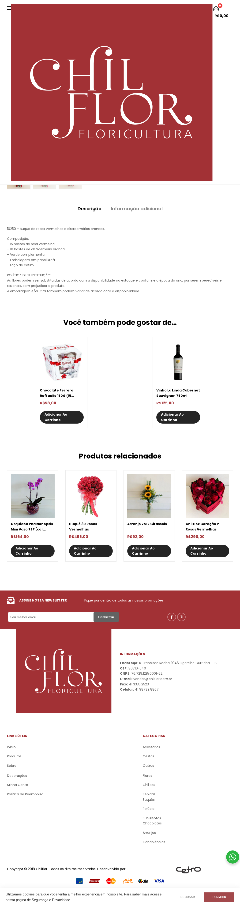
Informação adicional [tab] (137, 208)
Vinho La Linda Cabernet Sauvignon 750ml (178, 393)
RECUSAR (187, 897)
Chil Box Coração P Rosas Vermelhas (202, 527)
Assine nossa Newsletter (43, 600)
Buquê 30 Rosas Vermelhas (83, 527)
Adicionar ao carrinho (56, 417)
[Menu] (9, 7)
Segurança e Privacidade (51, 900)
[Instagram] (181, 617)
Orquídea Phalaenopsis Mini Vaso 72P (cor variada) (32, 527)
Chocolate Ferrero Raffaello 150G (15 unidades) (56, 393)
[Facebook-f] (171, 617)
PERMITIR (219, 897)
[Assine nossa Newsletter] (11, 600)
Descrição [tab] (89, 208)
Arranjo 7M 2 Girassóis (147, 524)
